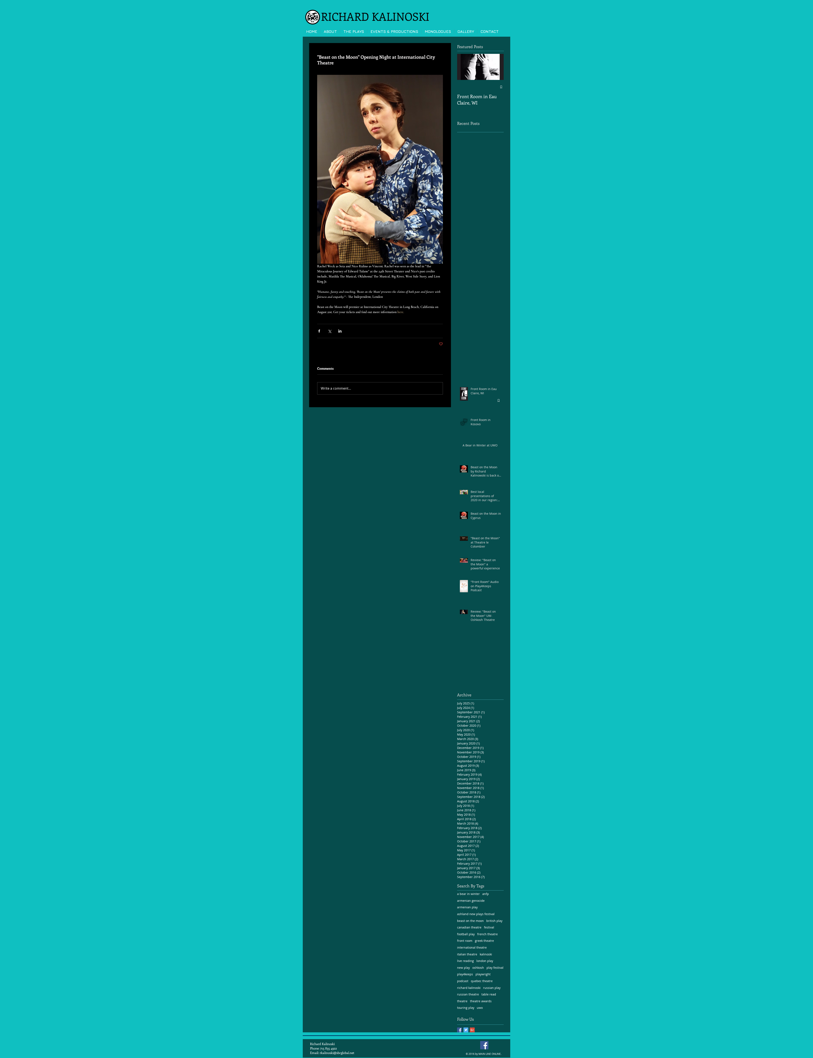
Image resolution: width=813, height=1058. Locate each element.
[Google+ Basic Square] (472, 1029)
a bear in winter (468, 894)
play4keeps (465, 974)
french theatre (487, 934)
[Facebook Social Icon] (484, 1045)
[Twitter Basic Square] (465, 1029)
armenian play (467, 907)
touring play (465, 1008)
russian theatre (468, 994)
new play (463, 968)
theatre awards (481, 1001)
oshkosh (478, 968)
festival (489, 927)
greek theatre (484, 941)
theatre (462, 1001)
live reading (465, 961)
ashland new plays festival (476, 914)
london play (484, 961)
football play (466, 934)
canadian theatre (469, 927)
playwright (483, 974)
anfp (485, 894)
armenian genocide (471, 901)
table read (488, 994)
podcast (462, 981)
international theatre (472, 947)
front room (464, 941)
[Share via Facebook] (319, 331)
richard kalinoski (469, 988)
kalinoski (486, 954)
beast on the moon (470, 921)
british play (494, 921)
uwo (480, 1008)
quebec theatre (482, 981)
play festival (495, 968)
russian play (492, 988)
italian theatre (467, 954)
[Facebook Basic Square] (459, 1029)
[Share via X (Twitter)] (330, 331)
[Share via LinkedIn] (340, 331)
